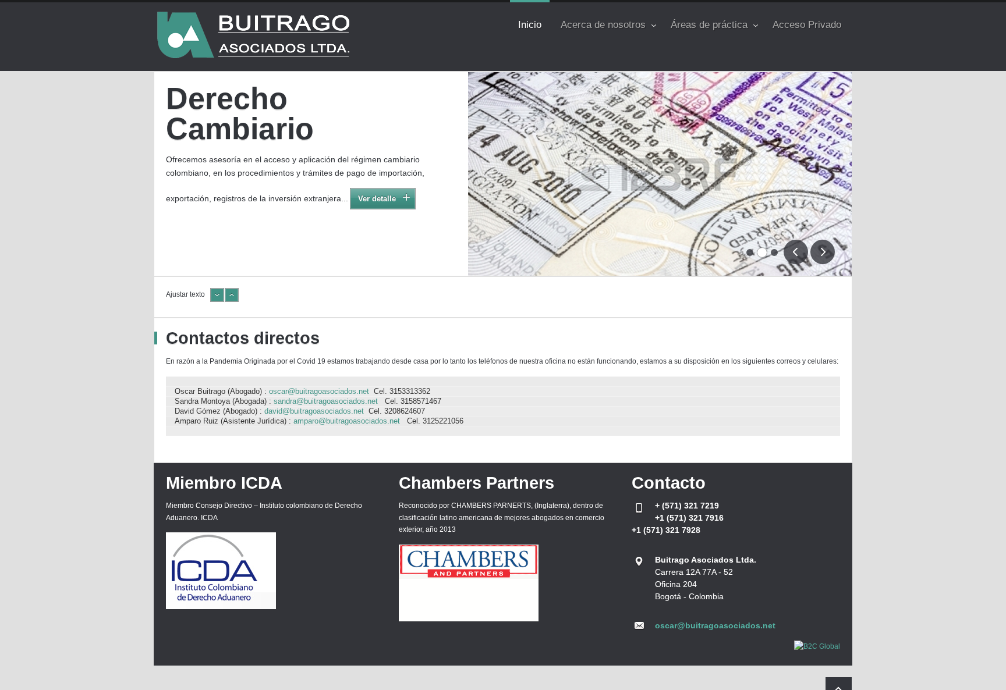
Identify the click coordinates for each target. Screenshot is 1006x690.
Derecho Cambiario (240, 113)
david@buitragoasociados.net (314, 411)
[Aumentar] (231, 300)
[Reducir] (217, 300)
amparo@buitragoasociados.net (346, 421)
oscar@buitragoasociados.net (319, 391)
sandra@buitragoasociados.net (326, 401)
